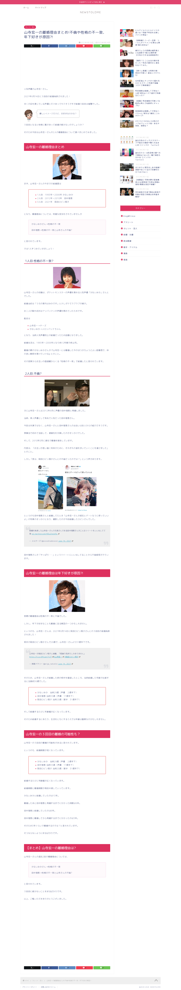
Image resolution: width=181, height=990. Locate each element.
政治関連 (127, 241)
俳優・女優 (128, 234)
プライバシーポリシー (29, 987)
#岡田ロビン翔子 (72, 657)
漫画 (125, 253)
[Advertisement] (67, 68)
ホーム (26, 8)
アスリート (128, 222)
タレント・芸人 (30, 27)
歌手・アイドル (130, 247)
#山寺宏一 (58, 657)
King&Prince (129, 216)
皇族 (125, 259)
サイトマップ (40, 8)
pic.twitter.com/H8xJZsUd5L (45, 534)
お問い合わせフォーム (48, 987)
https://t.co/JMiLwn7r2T (40, 657)
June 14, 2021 (64, 541)
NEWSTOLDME (90, 12)
